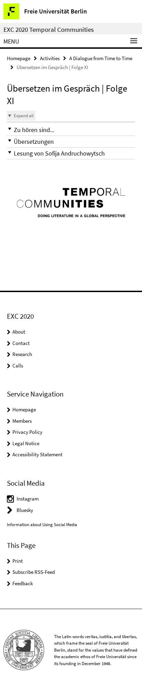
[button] (71, 129)
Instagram (28, 498)
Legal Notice (25, 443)
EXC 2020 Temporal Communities (48, 29)
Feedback (22, 583)
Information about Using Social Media (42, 524)
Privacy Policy (27, 432)
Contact (21, 343)
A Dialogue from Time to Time (100, 58)
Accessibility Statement (37, 454)
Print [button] (17, 561)
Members (22, 421)
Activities (50, 58)
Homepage (18, 58)
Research (22, 354)
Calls (17, 365)
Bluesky (25, 510)
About (18, 331)
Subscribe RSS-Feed (33, 572)
